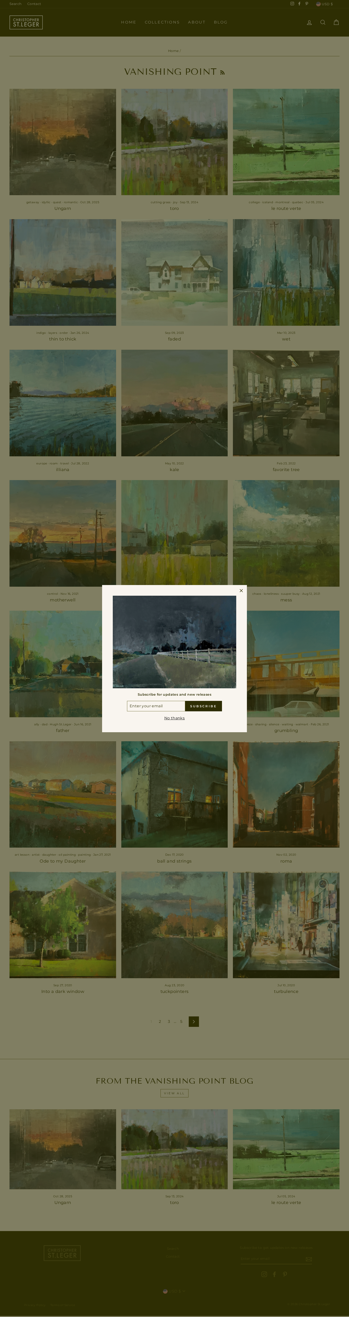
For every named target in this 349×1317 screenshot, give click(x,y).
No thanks (174, 718)
